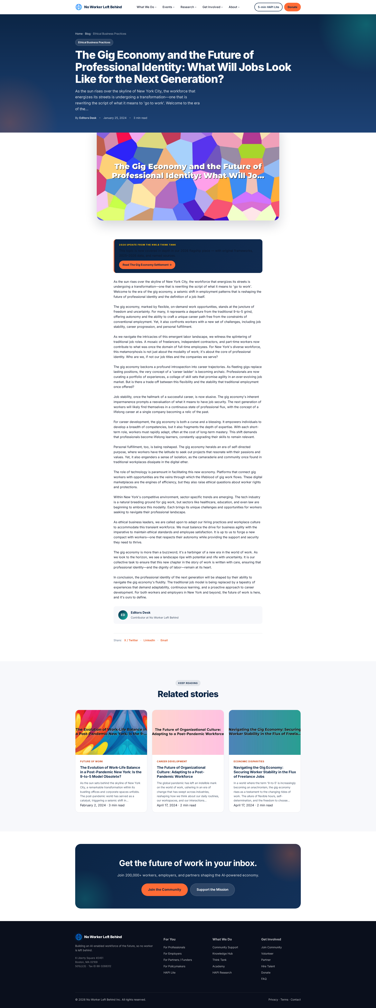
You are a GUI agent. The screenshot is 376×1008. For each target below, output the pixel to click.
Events (167, 7)
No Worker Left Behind (103, 7)
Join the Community (164, 889)
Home (79, 33)
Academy (218, 966)
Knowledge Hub (222, 953)
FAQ (264, 978)
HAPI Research (222, 972)
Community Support (225, 947)
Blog (88, 33)
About (233, 7)
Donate (292, 7)
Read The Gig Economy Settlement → (147, 264)
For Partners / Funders (178, 959)
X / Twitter (131, 640)
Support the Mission (212, 889)
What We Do (145, 7)
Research (187, 7)
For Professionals (174, 947)
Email (164, 640)
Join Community (271, 947)
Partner (266, 959)
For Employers (173, 953)
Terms (284, 999)
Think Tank (219, 959)
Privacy (273, 999)
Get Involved (211, 7)
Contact (296, 999)
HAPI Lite (169, 972)
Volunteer (267, 953)
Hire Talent (268, 966)
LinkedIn (149, 640)
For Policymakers (174, 966)
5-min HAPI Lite (268, 7)
